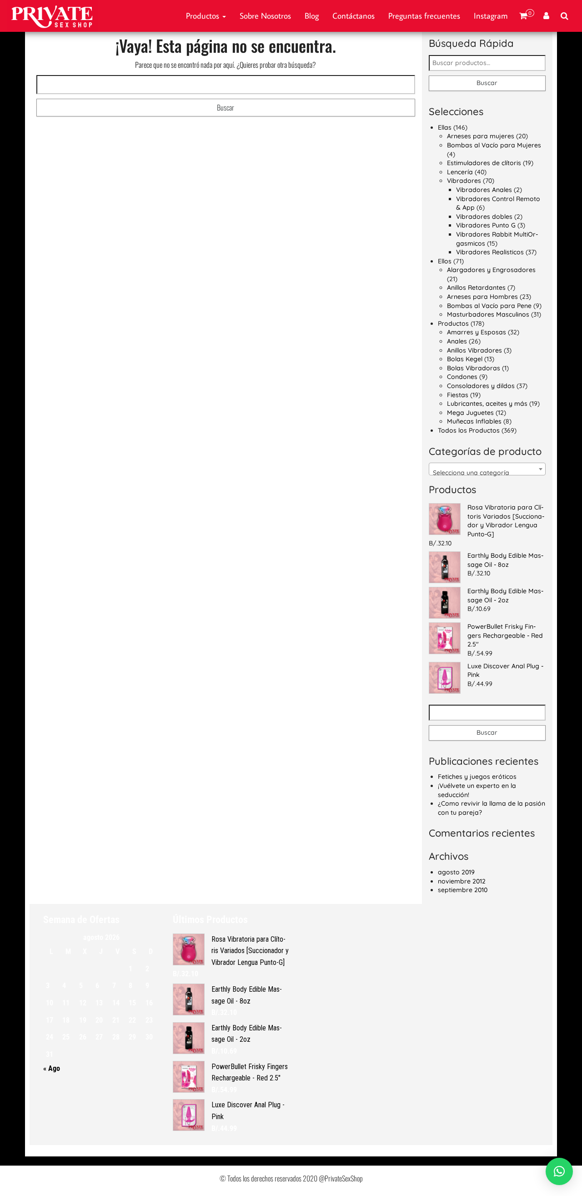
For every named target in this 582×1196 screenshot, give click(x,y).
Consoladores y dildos (481, 386)
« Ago (51, 1068)
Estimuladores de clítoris (484, 163)
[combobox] (487, 469)
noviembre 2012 (462, 881)
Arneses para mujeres (480, 136)
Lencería (460, 172)
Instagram (491, 15)
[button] (559, 1171)
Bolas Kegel (464, 359)
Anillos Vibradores (474, 350)
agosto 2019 (456, 872)
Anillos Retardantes (476, 287)
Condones (462, 377)
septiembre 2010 (462, 890)
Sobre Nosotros (265, 15)
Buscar (487, 83)
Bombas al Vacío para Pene (489, 306)
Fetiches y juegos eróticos (477, 776)
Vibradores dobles (484, 216)
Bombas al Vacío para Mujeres (494, 145)
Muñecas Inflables (474, 421)
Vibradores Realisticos (490, 252)
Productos (203, 15)
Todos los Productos (469, 430)
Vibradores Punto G (486, 225)
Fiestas (457, 395)
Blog (312, 15)
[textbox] (487, 472)
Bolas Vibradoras (473, 368)
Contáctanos (353, 15)
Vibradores (464, 181)
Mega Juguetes (470, 413)
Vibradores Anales (484, 190)
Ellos (445, 261)
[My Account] (546, 16)
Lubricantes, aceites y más (487, 403)
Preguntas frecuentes (424, 15)
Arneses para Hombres (482, 297)
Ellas (445, 127)
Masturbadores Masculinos (488, 314)
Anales (457, 341)
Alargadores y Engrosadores (491, 270)
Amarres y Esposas (476, 332)
